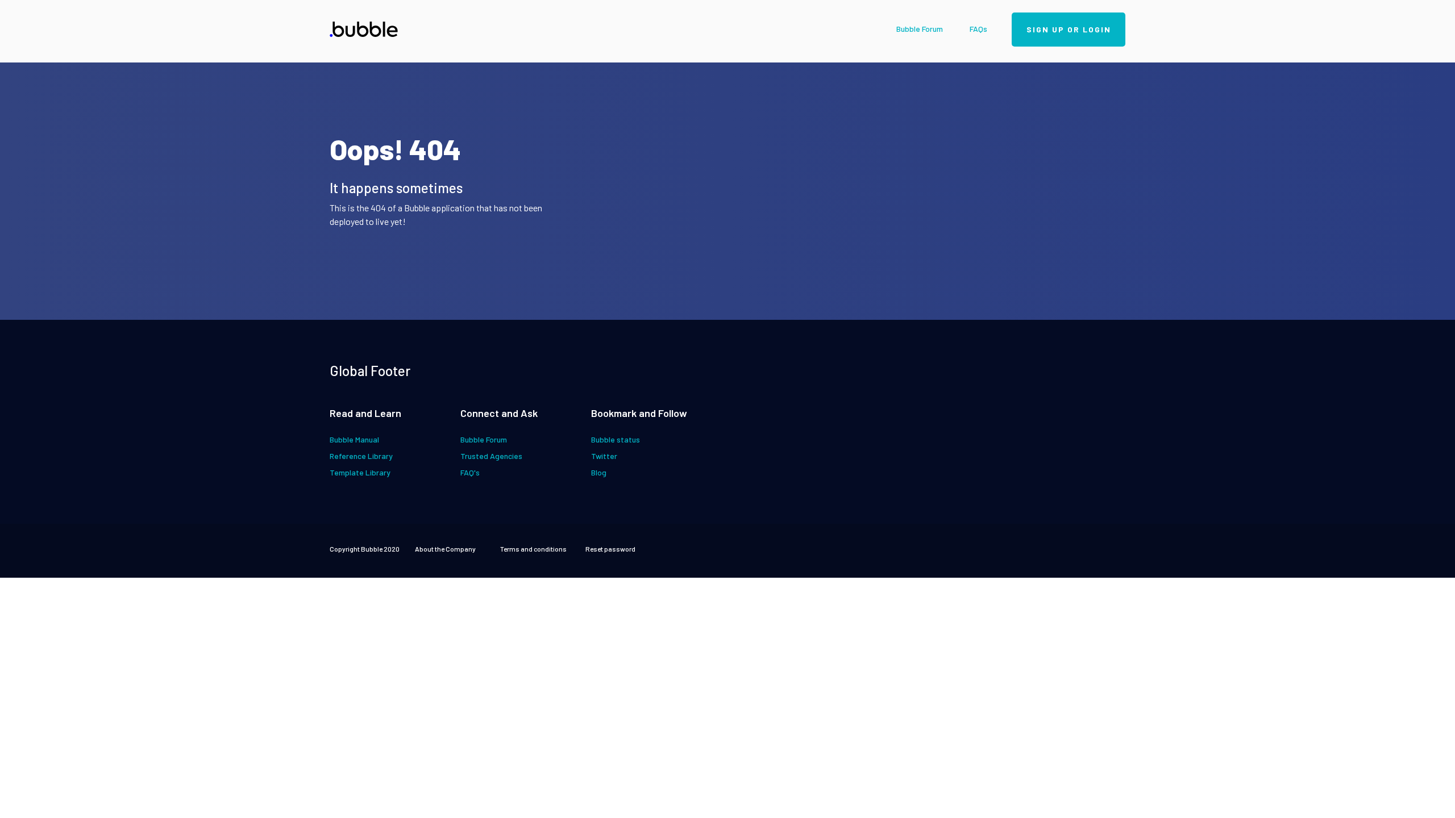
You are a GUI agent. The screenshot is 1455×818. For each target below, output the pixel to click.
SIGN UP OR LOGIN (1068, 29)
